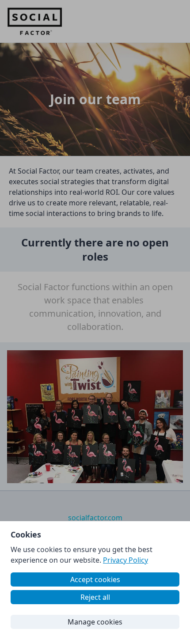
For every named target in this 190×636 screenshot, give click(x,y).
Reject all (95, 597)
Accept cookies (95, 579)
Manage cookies (95, 622)
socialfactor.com (95, 517)
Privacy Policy (125, 560)
